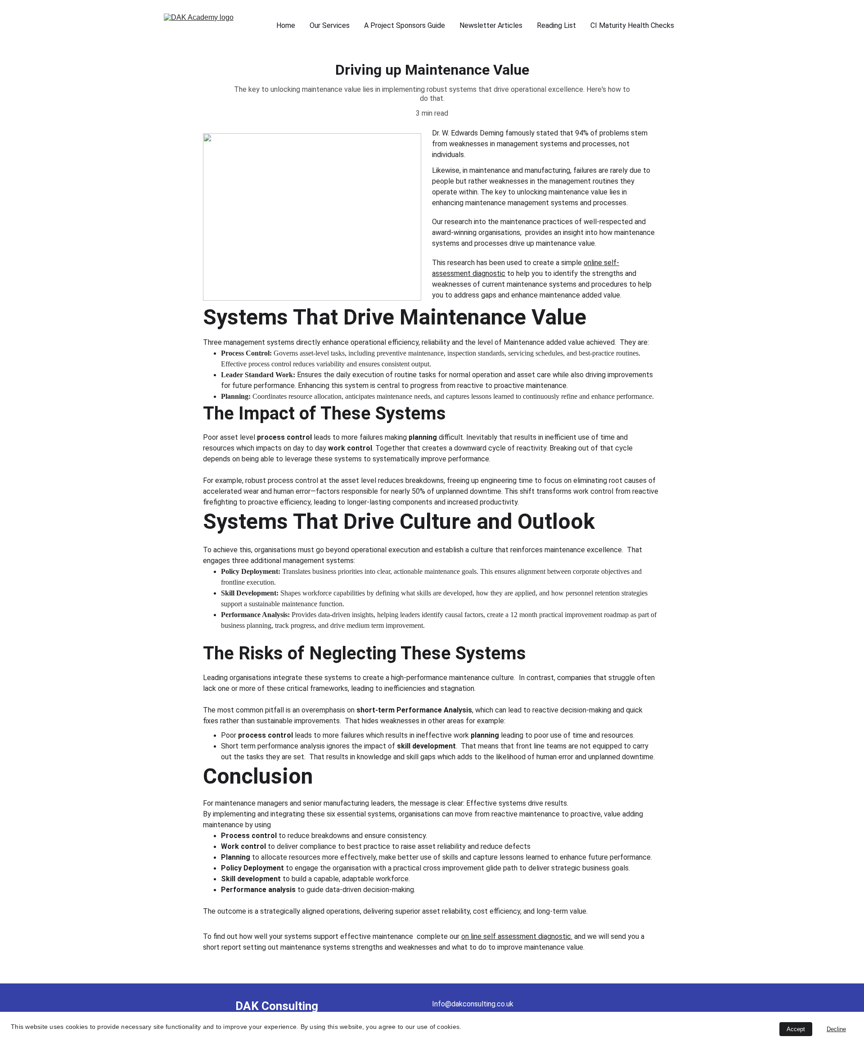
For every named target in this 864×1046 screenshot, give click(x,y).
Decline (836, 1029)
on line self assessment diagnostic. (516, 936)
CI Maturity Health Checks (632, 25)
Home (285, 25)
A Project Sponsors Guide (404, 25)
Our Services (330, 25)
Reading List (556, 25)
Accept (796, 1029)
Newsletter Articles (490, 25)
